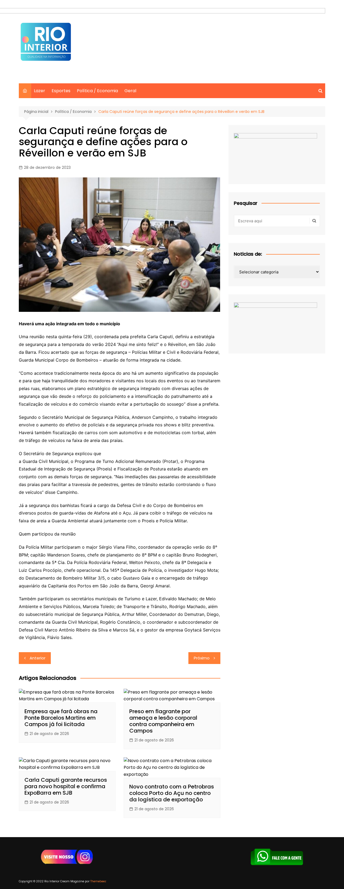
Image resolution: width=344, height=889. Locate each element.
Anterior (37, 658)
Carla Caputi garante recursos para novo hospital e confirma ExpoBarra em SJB (65, 786)
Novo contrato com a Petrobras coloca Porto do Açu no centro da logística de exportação (171, 793)
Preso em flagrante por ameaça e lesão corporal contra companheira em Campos (163, 721)
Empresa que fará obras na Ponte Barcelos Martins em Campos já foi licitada (61, 718)
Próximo (202, 658)
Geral (130, 91)
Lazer (39, 91)
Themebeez (98, 881)
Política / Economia (97, 91)
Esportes (61, 91)
